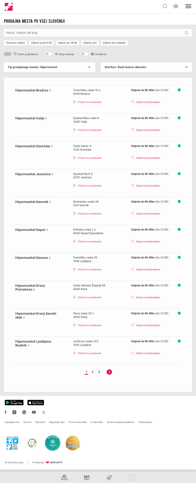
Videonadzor (145, 422)
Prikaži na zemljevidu (89, 102)
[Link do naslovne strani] (9, 7)
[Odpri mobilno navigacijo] (188, 6)
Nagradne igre (57, 422)
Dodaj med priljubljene (148, 102)
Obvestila (40, 422)
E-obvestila (97, 422)
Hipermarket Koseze (30, 258)
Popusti (109, 477)
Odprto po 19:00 (67, 42)
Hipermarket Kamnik (31, 202)
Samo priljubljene (28, 54)
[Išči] (165, 6)
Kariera (27, 422)
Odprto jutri (90, 42)
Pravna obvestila (78, 422)
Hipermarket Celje (28, 118)
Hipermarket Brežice (30, 90)
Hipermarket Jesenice (32, 174)
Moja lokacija (66, 54)
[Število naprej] (109, 372)
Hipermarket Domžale (31, 146)
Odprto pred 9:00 (41, 42)
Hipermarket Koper (29, 230)
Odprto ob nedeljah (114, 42)
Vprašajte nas (12, 422)
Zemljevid (100, 54)
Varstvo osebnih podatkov (121, 422)
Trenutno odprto (15, 42)
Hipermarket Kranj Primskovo (30, 287)
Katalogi (87, 477)
